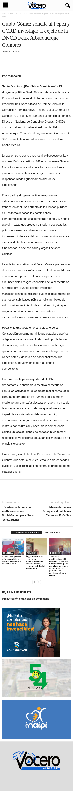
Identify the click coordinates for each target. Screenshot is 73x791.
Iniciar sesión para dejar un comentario (25, 598)
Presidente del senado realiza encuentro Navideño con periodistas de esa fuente (18, 513)
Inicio (4, 14)
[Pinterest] (24, 61)
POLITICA (14, 14)
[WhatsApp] (33, 61)
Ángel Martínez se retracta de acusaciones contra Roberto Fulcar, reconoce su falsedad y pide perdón (36, 562)
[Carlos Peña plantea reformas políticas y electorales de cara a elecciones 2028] (13, 546)
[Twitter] (15, 61)
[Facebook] (6, 61)
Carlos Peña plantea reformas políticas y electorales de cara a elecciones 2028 (11, 560)
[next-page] (39, 582)
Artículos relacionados (26, 532)
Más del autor (52, 532)
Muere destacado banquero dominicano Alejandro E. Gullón (57, 511)
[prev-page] (34, 582)
